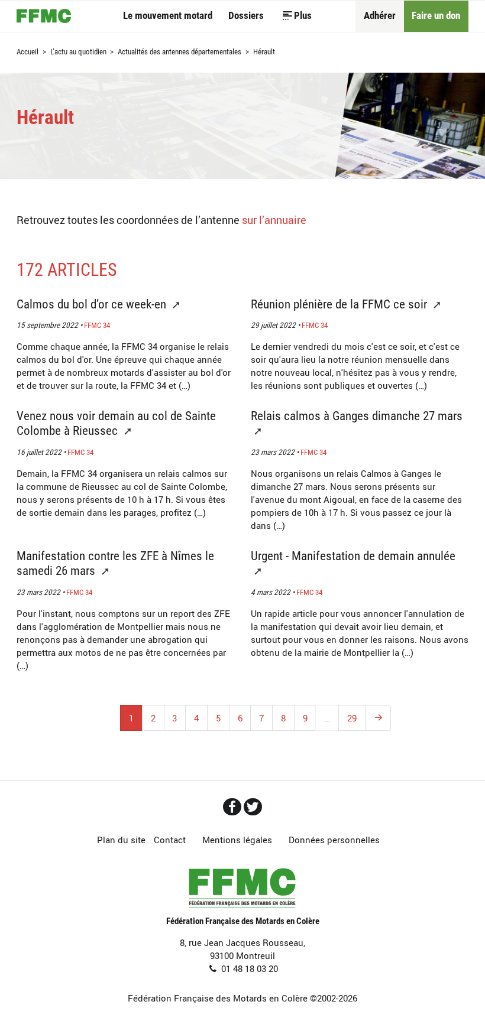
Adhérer (380, 15)
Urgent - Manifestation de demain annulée (353, 555)
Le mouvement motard (167, 15)
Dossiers (246, 15)
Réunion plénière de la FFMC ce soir (340, 304)
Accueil (44, 16)
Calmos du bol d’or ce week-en (93, 304)
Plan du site (121, 840)
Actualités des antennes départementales (179, 52)
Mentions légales (237, 840)
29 (352, 718)
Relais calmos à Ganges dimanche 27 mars (357, 415)
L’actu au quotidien (78, 52)
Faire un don (436, 15)
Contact (170, 840)
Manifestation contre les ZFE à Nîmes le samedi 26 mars (115, 563)
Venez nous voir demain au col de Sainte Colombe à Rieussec (116, 423)
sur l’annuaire (274, 219)
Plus (303, 15)
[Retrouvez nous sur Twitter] (253, 806)
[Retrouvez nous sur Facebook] (232, 806)
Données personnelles (334, 840)
